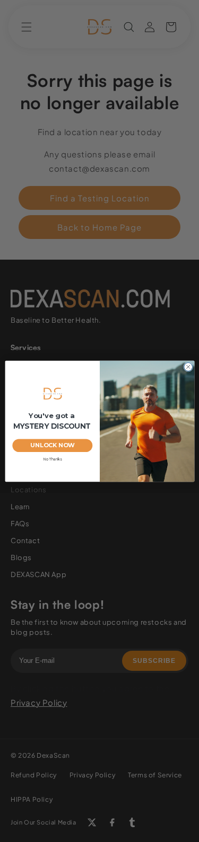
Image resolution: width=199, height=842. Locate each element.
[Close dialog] (188, 366)
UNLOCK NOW (52, 444)
